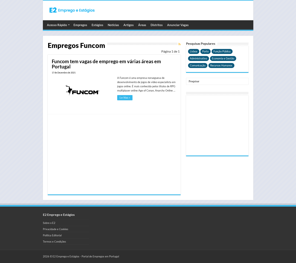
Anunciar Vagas (178, 25)
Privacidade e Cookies (55, 229)
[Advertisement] (114, 154)
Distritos (157, 25)
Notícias (113, 25)
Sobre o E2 (49, 222)
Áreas (142, 25)
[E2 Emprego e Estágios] (72, 10)
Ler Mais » (125, 97)
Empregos (80, 25)
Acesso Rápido (57, 25)
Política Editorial (52, 235)
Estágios (97, 25)
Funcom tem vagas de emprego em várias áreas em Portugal (106, 63)
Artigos (128, 25)
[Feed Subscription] (179, 44)
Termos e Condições (54, 241)
